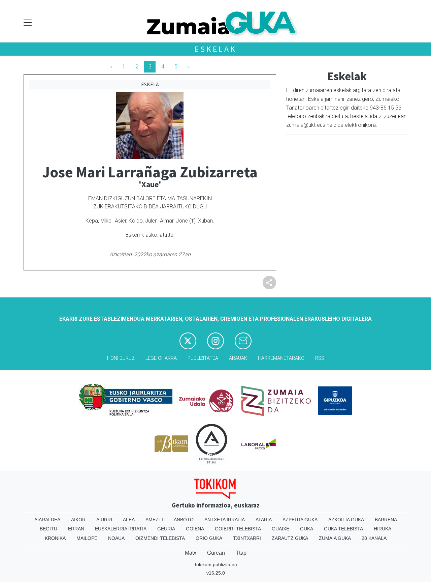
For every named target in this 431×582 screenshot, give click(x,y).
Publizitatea (203, 358)
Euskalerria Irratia (120, 528)
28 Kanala (374, 538)
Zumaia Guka (335, 538)
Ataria (264, 519)
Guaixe (280, 528)
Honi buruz (121, 358)
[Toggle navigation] (28, 23)
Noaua (116, 538)
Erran (76, 528)
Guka (306, 528)
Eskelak (215, 49)
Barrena (386, 519)
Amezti (154, 519)
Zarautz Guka (290, 538)
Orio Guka (209, 538)
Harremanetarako (281, 358)
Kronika (55, 538)
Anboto (184, 519)
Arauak (238, 358)
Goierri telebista (238, 528)
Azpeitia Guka (300, 519)
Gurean (216, 553)
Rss (319, 358)
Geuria (166, 528)
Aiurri (104, 519)
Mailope (86, 538)
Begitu (48, 528)
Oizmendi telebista (160, 538)
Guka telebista (343, 528)
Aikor (78, 519)
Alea (129, 519)
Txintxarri (247, 538)
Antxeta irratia (224, 519)
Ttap (241, 553)
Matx (190, 553)
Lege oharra (161, 358)
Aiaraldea (47, 519)
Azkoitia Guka (346, 519)
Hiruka (382, 528)
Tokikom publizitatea (215, 564)
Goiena (195, 528)
